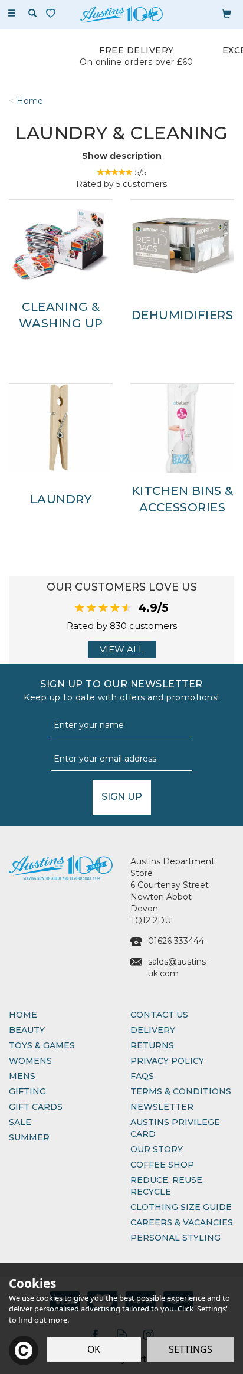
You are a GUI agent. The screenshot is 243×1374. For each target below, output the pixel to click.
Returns (152, 1045)
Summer (29, 1137)
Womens (30, 1060)
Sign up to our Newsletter (121, 690)
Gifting (27, 1091)
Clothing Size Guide (181, 1207)
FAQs (142, 1076)
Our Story (156, 1149)
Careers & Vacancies (181, 1222)
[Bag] (226, 13)
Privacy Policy (167, 1060)
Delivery (152, 1030)
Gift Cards (36, 1106)
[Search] (32, 13)
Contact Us (159, 1014)
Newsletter (161, 1106)
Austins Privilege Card (175, 1128)
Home (23, 1014)
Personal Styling (175, 1237)
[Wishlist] (53, 13)
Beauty (27, 1030)
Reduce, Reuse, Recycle (167, 1186)
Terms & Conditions (180, 1091)
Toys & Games (42, 1045)
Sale (20, 1122)
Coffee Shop (162, 1164)
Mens (22, 1076)
